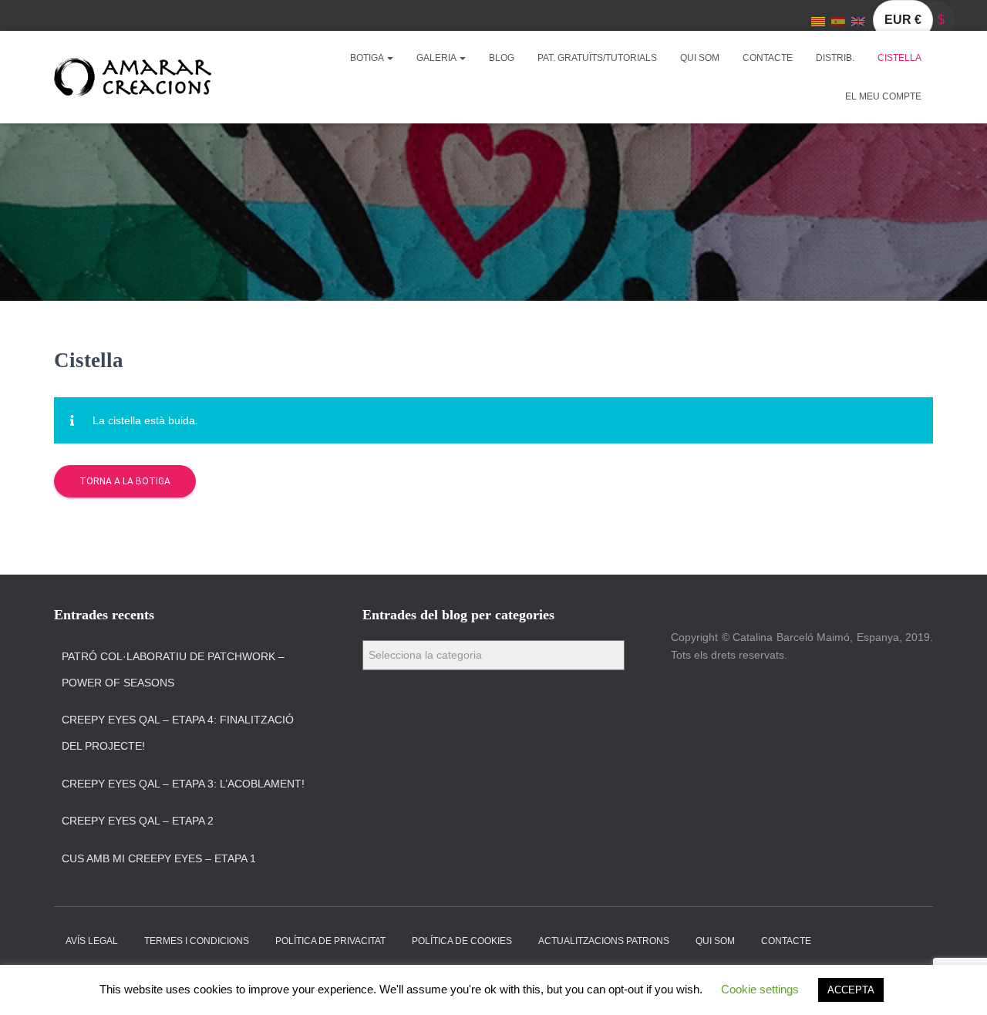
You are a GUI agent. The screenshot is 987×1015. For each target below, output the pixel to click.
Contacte (768, 57)
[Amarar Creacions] (132, 77)
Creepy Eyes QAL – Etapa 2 (138, 820)
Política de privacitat (330, 941)
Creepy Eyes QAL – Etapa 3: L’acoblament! (183, 783)
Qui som (699, 57)
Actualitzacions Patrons (603, 941)
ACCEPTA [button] (850, 990)
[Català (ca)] (818, 20)
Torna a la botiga (124, 481)
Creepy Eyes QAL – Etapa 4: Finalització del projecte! (178, 732)
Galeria (437, 57)
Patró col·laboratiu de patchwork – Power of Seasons (173, 669)
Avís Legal (92, 941)
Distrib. (835, 57)
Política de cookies (462, 941)
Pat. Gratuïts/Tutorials (597, 57)
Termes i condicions (196, 941)
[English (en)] (858, 20)
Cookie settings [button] (760, 989)
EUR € (902, 19)
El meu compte (883, 96)
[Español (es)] (838, 20)
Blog (501, 57)
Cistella (899, 57)
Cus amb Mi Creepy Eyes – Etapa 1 (159, 858)
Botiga (368, 57)
